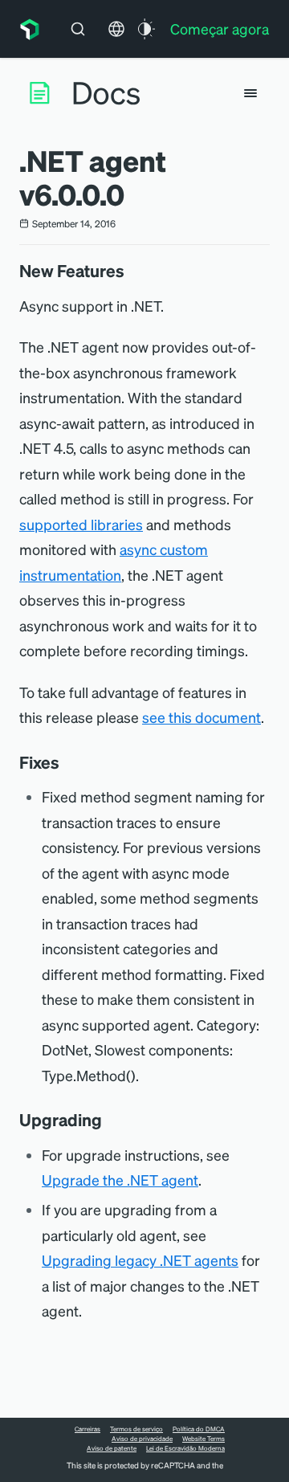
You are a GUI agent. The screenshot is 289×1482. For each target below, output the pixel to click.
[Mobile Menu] (250, 93)
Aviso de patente (111, 1448)
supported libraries (81, 524)
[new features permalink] (132, 270)
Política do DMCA (199, 1429)
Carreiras (87, 1429)
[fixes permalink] (67, 762)
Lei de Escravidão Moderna (185, 1448)
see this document (201, 717)
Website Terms (203, 1439)
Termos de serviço (136, 1429)
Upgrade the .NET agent (120, 1179)
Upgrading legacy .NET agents (140, 1260)
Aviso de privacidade (142, 1439)
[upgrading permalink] (110, 1119)
